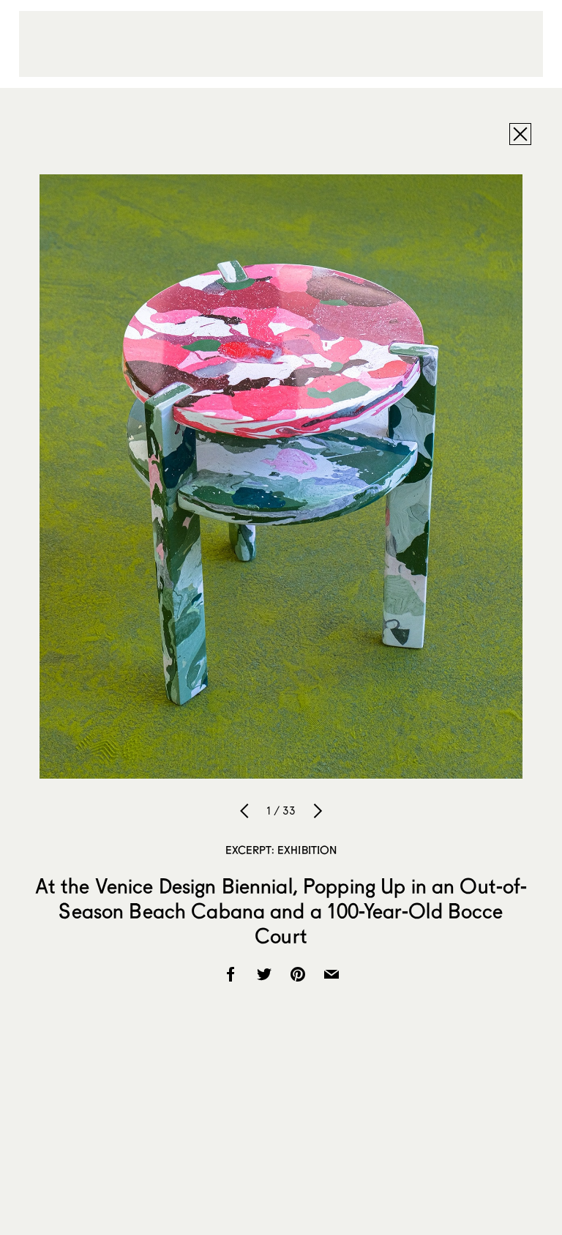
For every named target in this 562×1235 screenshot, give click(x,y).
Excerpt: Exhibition (281, 849)
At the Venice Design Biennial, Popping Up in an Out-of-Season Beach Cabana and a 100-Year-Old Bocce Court (281, 910)
